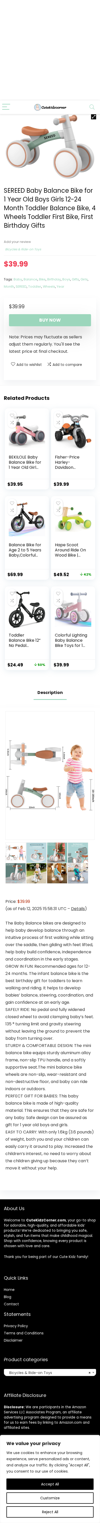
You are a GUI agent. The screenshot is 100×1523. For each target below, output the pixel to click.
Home (9, 1289)
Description (50, 693)
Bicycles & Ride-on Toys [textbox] (48, 1372)
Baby (18, 279)
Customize (50, 1498)
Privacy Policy (16, 1325)
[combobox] (50, 1372)
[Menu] (6, 107)
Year (60, 286)
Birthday (54, 279)
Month (9, 286)
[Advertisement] (50, 50)
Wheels (49, 286)
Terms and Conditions (24, 1333)
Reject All (50, 1512)
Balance (30, 279)
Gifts (75, 279)
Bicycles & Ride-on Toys (23, 249)
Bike (42, 279)
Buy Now (50, 320)
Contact (11, 1304)
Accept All (50, 1484)
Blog (7, 1296)
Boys (66, 279)
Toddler (34, 286)
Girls (84, 279)
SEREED (21, 286)
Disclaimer (13, 1340)
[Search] (92, 107)
